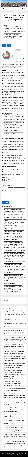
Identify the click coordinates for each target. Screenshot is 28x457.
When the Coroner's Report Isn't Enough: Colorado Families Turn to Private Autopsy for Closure (15, 219)
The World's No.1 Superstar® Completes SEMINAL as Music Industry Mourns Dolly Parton (14, 116)
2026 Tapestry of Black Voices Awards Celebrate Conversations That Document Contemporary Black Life (14, 346)
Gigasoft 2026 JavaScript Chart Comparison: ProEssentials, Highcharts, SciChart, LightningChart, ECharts (14, 383)
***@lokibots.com (6, 180)
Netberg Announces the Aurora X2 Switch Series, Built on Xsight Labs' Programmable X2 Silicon (14, 402)
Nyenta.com (14, 3)
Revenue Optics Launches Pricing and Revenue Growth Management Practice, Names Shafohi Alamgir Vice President (13, 242)
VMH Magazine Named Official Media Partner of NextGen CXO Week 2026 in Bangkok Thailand (14, 28)
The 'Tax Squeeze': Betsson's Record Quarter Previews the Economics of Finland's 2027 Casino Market (15, 324)
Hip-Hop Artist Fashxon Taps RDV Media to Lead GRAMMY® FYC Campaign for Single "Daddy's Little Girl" (14, 271)
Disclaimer (12, 190)
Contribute (14, 455)
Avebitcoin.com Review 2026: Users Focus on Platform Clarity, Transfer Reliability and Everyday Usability (15, 358)
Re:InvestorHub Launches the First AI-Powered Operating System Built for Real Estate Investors (14, 286)
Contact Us (20, 455)
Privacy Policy (8, 455)
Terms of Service (21, 453)
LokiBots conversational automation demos (12, 169)
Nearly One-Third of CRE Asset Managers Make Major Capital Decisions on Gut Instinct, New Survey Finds (14, 224)
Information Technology (19, 187)
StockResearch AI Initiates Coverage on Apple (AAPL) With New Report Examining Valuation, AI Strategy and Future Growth (14, 395)
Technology (11, 187)
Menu (23, 8)
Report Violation (19, 190)
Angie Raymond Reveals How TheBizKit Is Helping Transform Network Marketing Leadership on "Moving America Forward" (14, 365)
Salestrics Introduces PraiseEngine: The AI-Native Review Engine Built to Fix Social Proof (15, 332)
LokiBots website (6, 171)
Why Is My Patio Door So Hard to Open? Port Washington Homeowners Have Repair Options (14, 278)
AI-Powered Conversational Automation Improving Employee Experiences (14, 17)
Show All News (5, 190)
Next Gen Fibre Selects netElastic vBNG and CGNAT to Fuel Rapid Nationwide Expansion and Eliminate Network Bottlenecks (15, 339)
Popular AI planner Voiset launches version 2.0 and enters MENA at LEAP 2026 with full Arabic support (14, 247)
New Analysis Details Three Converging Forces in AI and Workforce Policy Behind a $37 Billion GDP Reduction (14, 238)
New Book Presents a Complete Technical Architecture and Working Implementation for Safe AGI (14, 256)
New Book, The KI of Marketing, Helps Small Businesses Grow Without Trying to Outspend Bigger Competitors (14, 33)
